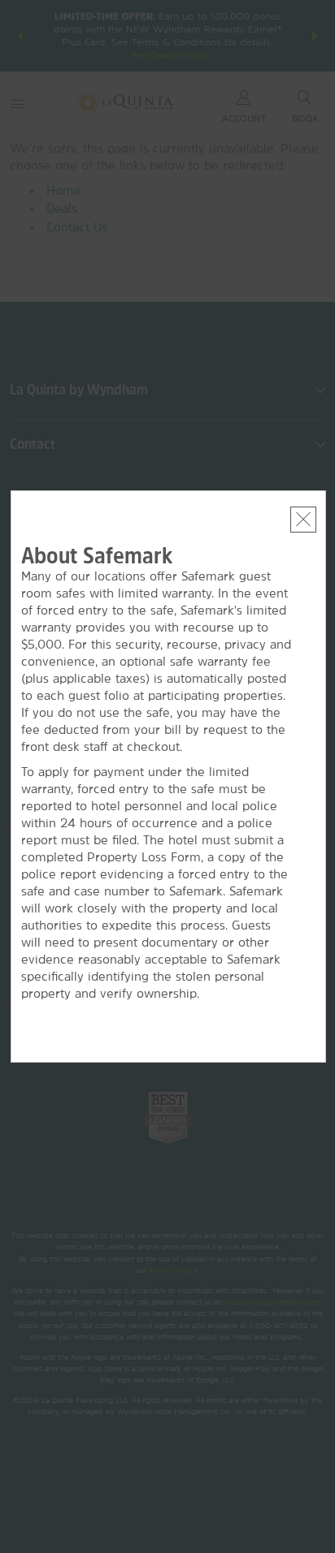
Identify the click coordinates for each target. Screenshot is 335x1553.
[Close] (303, 520)
